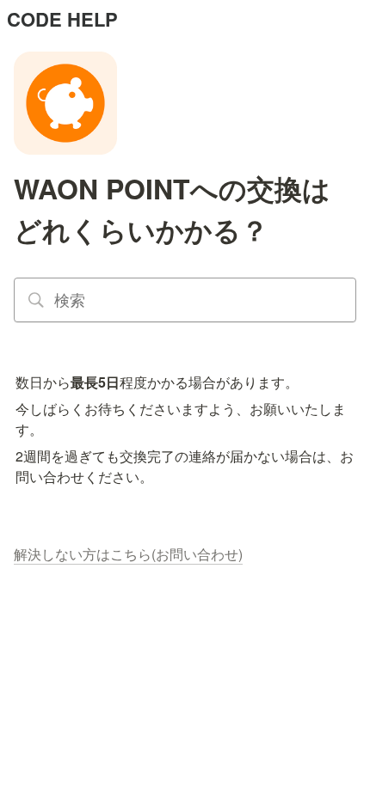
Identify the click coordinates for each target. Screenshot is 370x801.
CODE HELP (62, 19)
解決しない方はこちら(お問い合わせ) (128, 554)
